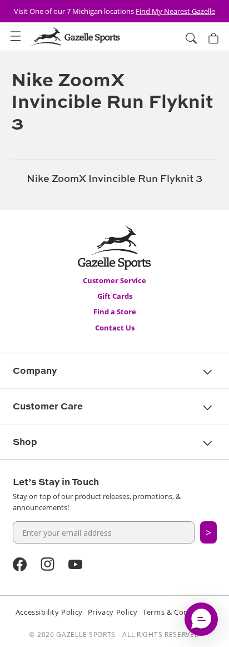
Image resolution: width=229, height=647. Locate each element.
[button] (15, 37)
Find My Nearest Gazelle (175, 11)
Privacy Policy (112, 612)
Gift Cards (114, 296)
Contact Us (115, 328)
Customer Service (114, 280)
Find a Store (114, 312)
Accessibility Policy (49, 612)
